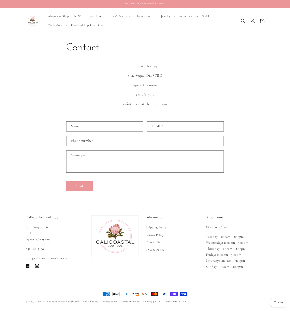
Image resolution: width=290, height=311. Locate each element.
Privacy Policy (155, 249)
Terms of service (130, 301)
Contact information (175, 301)
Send (79, 186)
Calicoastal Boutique (46, 301)
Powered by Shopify (68, 301)
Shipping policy (151, 301)
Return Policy (155, 235)
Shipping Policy (156, 227)
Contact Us (153, 242)
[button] (93, 16)
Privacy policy (109, 301)
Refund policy (90, 301)
